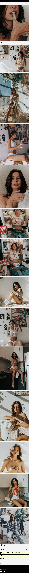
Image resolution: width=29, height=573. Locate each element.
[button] (27, 3)
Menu (24, 3)
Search (1, 563)
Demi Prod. (2, 3)
